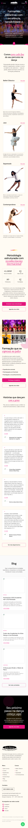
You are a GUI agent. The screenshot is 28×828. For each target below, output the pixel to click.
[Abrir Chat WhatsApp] (23, 824)
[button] (3, 3)
